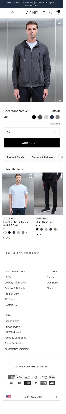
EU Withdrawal (13, 332)
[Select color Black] (34, 117)
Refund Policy (12, 321)
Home (8, 253)
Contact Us (11, 305)
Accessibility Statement (17, 348)
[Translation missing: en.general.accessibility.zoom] (31, 60)
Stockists (51, 288)
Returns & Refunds (15, 288)
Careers (51, 277)
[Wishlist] (30, 176)
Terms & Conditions (15, 337)
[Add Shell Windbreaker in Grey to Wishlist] (59, 22)
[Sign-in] (50, 12)
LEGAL (8, 315)
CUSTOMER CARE (15, 271)
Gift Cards (10, 299)
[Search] (12, 12)
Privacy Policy (12, 326)
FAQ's (8, 277)
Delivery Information (15, 282)
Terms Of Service (14, 343)
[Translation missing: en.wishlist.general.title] (43, 12)
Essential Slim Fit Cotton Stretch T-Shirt (15, 223)
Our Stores (53, 282)
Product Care (12, 293)
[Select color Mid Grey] (46, 117)
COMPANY (53, 271)
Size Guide (55, 123)
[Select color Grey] (40, 117)
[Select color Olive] (57, 117)
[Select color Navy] (52, 117)
